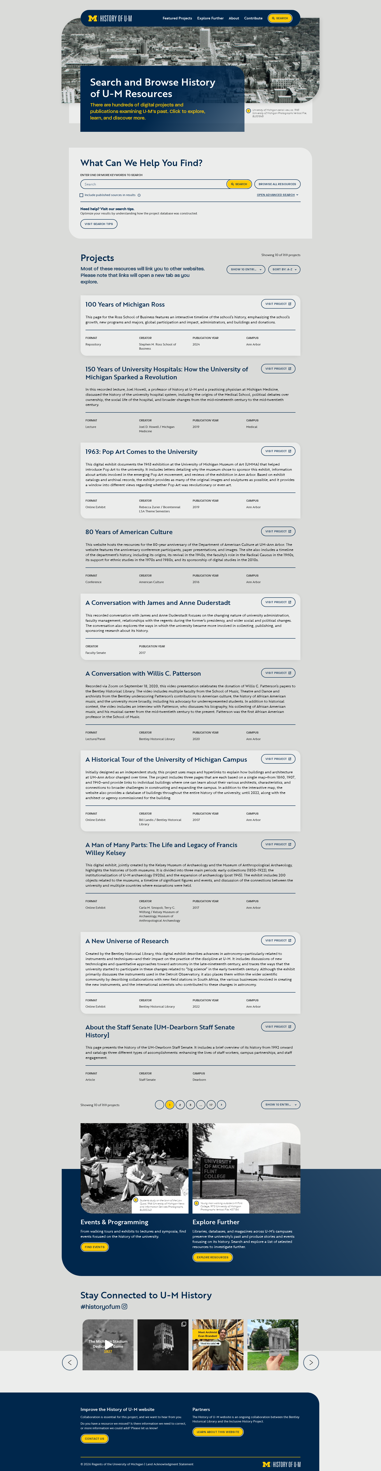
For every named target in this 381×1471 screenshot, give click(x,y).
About (234, 18)
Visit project (276, 303)
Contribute (253, 18)
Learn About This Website (218, 1432)
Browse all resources (277, 184)
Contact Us (94, 1438)
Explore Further (210, 18)
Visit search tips (99, 224)
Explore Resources (213, 1257)
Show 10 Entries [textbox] (244, 269)
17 (211, 1105)
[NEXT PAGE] (221, 1104)
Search (282, 18)
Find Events (95, 1247)
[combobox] (246, 269)
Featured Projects (177, 18)
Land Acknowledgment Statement (169, 1464)
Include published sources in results (110, 195)
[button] (139, 195)
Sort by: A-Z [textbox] (282, 269)
